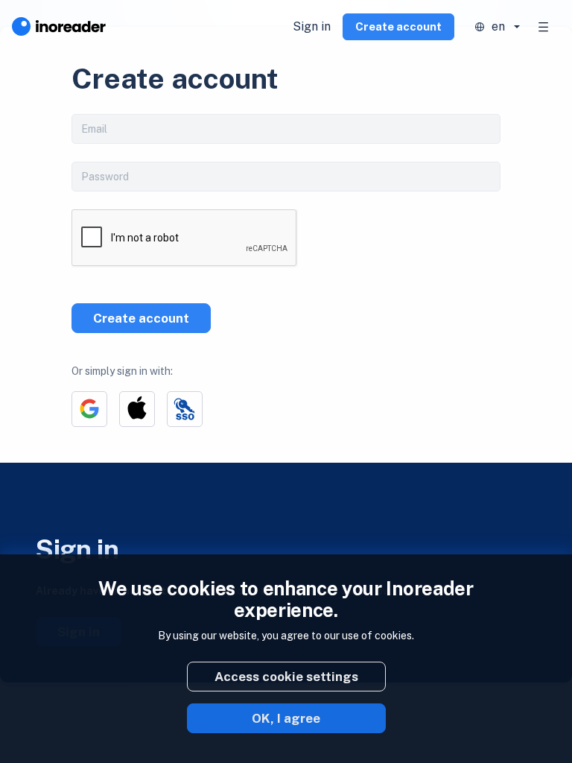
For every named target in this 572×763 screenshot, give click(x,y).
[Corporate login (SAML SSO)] (185, 409)
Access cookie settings (286, 676)
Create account (398, 26)
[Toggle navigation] (543, 26)
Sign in (312, 26)
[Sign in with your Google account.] (89, 409)
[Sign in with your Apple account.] (137, 409)
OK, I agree (286, 718)
